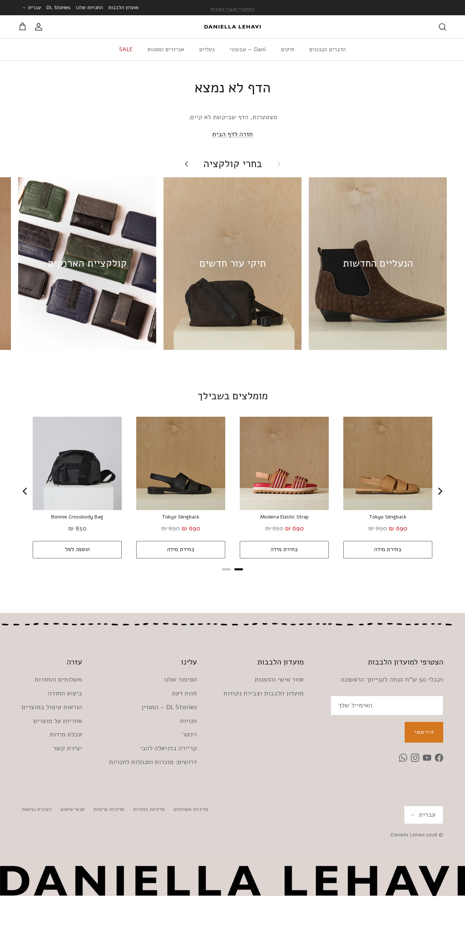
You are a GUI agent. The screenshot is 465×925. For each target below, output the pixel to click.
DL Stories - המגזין (169, 707)
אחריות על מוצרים (57, 720)
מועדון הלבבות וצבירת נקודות (263, 693)
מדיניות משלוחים (191, 809)
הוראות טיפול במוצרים (52, 707)
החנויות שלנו (89, 7)
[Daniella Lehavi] (232, 27)
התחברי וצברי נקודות (232, 7)
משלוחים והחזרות (58, 679)
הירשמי (424, 732)
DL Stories (58, 7)
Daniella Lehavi (408, 834)
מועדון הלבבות (123, 7)
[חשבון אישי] (40, 27)
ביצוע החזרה (65, 693)
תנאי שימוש (72, 809)
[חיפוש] (442, 27)
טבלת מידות (66, 734)
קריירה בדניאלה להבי (168, 748)
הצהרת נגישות (37, 809)
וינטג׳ (189, 734)
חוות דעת (184, 693)
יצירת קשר (67, 748)
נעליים (207, 49)
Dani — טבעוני (248, 49)
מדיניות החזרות (149, 809)
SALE (126, 49)
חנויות (188, 720)
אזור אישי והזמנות (279, 679)
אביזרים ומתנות (165, 49)
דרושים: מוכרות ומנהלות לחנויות (153, 762)
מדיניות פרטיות (108, 809)
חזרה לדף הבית (232, 134)
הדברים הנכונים (327, 49)
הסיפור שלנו (180, 679)
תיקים (287, 49)
